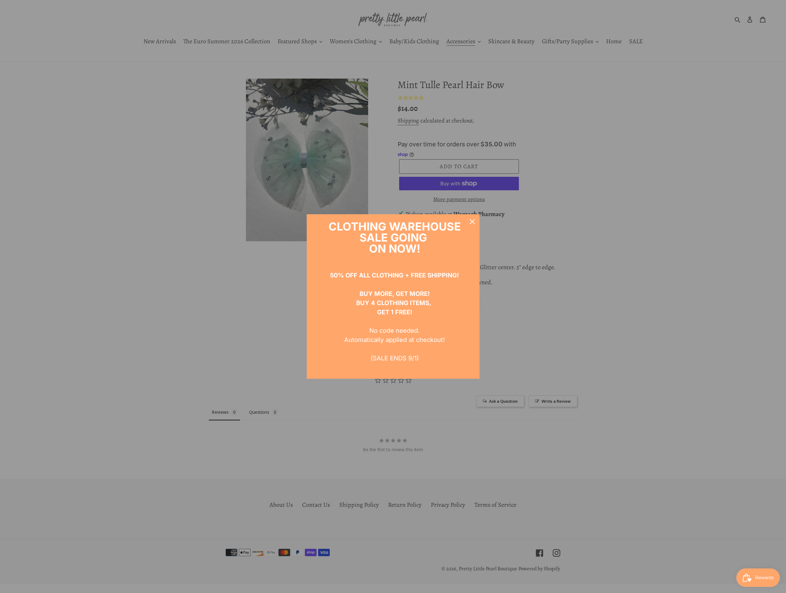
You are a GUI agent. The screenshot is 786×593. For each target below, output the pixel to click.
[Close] (472, 221)
